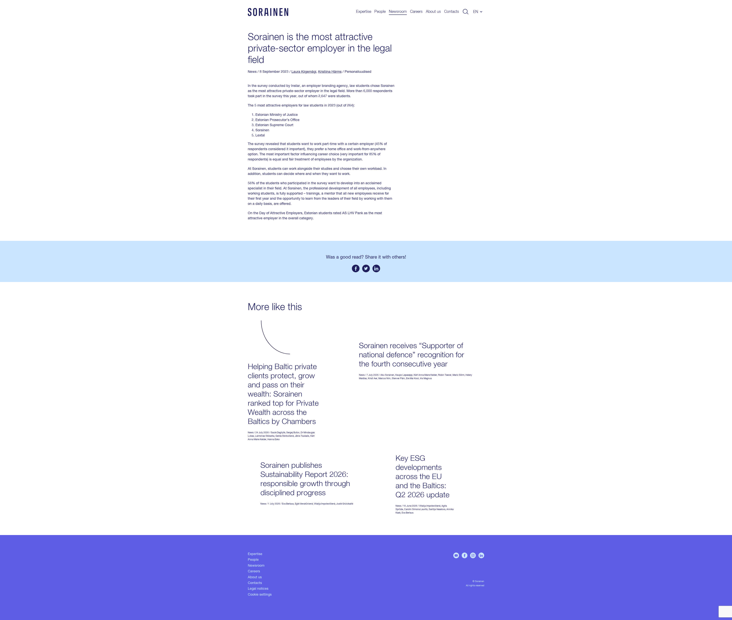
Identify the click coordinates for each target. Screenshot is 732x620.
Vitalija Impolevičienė (324, 504)
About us (433, 12)
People (380, 12)
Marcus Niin (384, 378)
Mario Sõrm (458, 375)
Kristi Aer (372, 378)
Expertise (363, 12)
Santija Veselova (437, 509)
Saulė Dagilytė (278, 433)
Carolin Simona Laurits (416, 509)
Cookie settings (260, 594)
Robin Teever (444, 375)
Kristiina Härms (330, 72)
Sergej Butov (292, 433)
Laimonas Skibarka (264, 436)
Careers (416, 12)
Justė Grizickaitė (344, 504)
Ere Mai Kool (412, 378)
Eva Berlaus (288, 504)
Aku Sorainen (387, 375)
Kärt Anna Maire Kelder (425, 375)
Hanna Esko (273, 439)
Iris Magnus (426, 378)
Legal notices (258, 588)
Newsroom (398, 12)
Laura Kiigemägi (303, 72)
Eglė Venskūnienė (304, 504)
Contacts (451, 12)
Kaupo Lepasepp (404, 375)
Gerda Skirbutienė (284, 436)
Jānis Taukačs (302, 436)
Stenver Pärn (398, 378)
